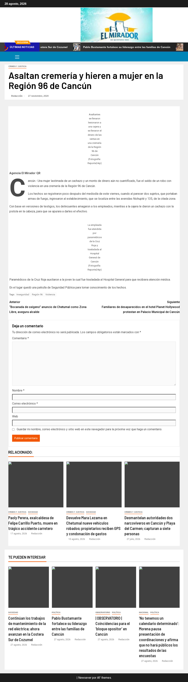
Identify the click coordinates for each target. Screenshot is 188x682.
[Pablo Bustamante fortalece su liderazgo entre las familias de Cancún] (72, 587)
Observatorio (102, 612)
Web (15, 416)
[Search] (180, 56)
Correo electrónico (25, 403)
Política (56, 612)
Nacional (144, 612)
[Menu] (17, 56)
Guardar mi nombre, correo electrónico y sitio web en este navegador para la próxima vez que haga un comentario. (89, 429)
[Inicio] (8, 56)
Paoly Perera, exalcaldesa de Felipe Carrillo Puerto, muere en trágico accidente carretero (33, 523)
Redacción (17, 96)
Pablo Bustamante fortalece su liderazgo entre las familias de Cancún (115, 47)
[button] (17, 56)
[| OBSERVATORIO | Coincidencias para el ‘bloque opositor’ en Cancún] (115, 587)
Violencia (50, 294)
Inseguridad (23, 294)
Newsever (84, 677)
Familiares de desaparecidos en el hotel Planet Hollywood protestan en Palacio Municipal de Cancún (141, 307)
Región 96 (37, 294)
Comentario (20, 338)
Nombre (18, 390)
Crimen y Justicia (17, 66)
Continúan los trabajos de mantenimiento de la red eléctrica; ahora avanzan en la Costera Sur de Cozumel (27, 629)
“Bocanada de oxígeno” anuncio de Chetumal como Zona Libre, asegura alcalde (47, 307)
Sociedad (33, 512)
